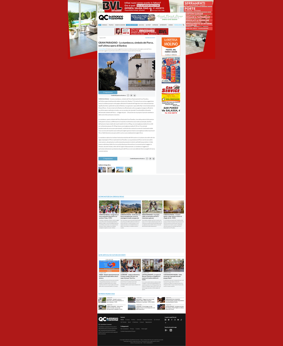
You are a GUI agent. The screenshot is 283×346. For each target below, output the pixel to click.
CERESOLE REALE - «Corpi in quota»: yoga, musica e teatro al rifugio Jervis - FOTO (173, 216)
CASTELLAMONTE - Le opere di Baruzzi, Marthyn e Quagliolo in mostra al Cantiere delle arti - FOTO (151, 277)
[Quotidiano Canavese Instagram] (175, 319)
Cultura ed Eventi (132, 25)
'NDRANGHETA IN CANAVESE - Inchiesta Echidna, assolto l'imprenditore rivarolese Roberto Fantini (175, 301)
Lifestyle (139, 319)
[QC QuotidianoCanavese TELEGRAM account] (165, 322)
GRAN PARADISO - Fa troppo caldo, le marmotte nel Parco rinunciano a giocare (150, 216)
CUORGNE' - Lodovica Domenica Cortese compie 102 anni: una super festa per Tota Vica (130, 276)
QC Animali (157, 319)
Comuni (170, 25)
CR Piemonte (163, 25)
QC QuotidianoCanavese (134, 339)
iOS (99, 333)
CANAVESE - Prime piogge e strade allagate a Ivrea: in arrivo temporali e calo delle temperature (145, 308)
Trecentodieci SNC (138, 342)
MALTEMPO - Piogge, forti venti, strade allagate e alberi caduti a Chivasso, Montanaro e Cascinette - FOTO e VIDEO (145, 301)
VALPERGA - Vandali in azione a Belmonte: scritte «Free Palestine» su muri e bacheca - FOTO (115, 301)
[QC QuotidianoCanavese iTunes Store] (170, 330)
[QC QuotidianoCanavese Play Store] (166, 330)
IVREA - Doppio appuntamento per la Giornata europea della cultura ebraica (109, 276)
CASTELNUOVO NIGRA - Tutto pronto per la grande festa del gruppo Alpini (173, 276)
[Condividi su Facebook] (128, 95)
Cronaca (104, 25)
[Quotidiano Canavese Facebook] (172, 319)
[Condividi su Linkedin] (134, 95)
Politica (111, 25)
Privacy (132, 328)
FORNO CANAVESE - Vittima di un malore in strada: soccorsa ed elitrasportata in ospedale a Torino (115, 308)
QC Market (123, 322)
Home (122, 319)
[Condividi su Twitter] (131, 95)
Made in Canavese (120, 25)
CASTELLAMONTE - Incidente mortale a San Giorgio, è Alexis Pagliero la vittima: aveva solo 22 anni (175, 308)
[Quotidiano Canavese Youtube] (178, 319)
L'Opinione (155, 25)
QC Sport (148, 25)
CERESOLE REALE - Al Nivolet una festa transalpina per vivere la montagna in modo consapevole (130, 216)
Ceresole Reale (102, 49)
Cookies (138, 328)
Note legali (144, 328)
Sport (129, 322)
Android (103, 333)
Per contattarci (124, 328)
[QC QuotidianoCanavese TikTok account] (181, 319)
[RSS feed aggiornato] (165, 319)
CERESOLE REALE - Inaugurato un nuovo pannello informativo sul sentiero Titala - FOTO (109, 216)
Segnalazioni (178, 25)
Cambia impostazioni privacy (128, 331)
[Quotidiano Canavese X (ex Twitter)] (168, 319)
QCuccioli (141, 25)
